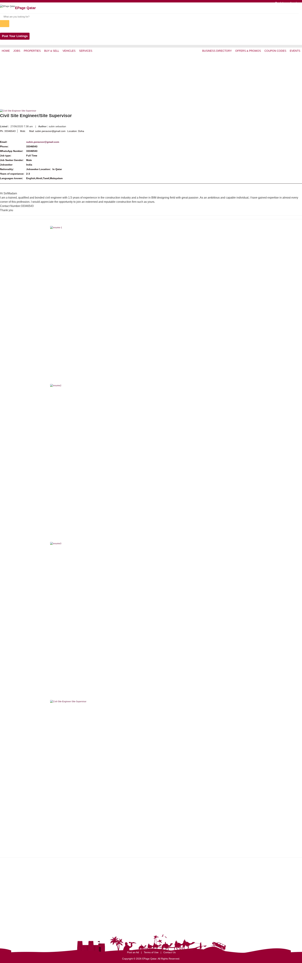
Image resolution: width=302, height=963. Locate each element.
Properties (32, 50)
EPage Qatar (25, 8)
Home (6, 50)
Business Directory (217, 50)
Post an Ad (133, 952)
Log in (294, 2)
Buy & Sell (51, 50)
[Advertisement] (151, 80)
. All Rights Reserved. (168, 958)
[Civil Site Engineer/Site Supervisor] (18, 111)
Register (280, 2)
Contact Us (169, 952)
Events (295, 50)
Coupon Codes (275, 50)
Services (85, 50)
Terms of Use (151, 952)
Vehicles (69, 50)
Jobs (16, 50)
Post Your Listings (15, 36)
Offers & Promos (248, 50)
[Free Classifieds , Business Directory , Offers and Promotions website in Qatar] (7, 6)
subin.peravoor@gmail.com (42, 142)
